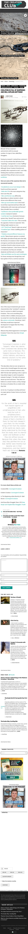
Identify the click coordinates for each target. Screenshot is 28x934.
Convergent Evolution (15, 489)
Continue (5, 885)
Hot (1, 708)
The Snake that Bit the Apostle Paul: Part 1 (16, 699)
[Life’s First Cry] (5, 622)
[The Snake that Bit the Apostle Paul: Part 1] (14, 46)
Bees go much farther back (9, 202)
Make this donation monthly (9, 881)
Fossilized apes (6, 229)
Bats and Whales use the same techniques (14, 254)
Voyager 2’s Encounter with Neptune (17, 643)
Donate (17, 929)
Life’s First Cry (14, 620)
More (15, 613)
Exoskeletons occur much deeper (11, 187)
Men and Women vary (7, 196)
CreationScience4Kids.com (15, 537)
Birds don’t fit (5, 191)
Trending (3, 706)
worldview (4, 177)
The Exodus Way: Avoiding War (9, 721)
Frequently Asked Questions (19, 928)
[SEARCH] (26, 10)
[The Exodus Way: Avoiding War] (14, 69)
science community (8, 320)
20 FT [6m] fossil (6, 227)
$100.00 (20, 872)
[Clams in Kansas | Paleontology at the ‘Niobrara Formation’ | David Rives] (14, 24)
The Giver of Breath (15, 597)
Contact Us (11, 929)
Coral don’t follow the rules (9, 220)
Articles (12, 675)
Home (4, 928)
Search (25, 753)
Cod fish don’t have (7, 216)
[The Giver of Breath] (5, 600)
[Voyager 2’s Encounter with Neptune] (5, 648)
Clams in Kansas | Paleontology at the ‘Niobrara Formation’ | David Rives (14, 678)
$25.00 (4, 872)
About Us (9, 928)
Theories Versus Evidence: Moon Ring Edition (12, 916)
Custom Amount (7, 876)
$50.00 (12, 872)
